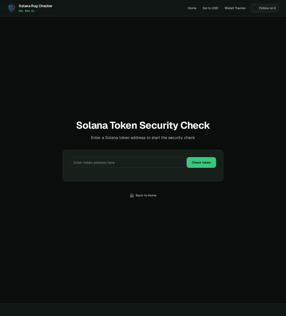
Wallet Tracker (235, 8)
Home (192, 8)
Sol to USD (210, 8)
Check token (201, 162)
